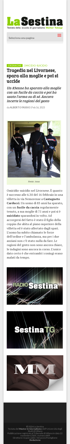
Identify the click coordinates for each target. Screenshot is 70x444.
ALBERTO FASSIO (20, 107)
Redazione (35, 440)
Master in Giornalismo (30, 428)
